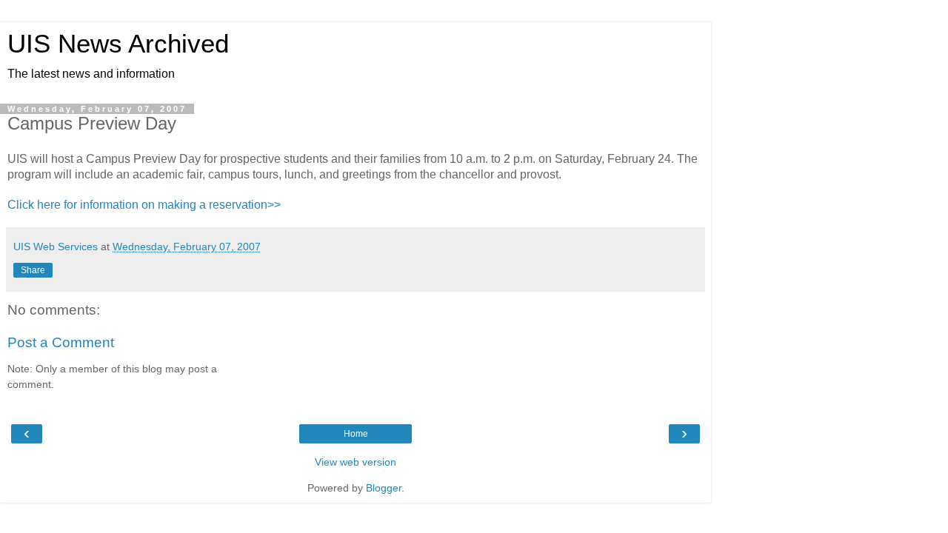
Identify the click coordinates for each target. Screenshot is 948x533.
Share (33, 270)
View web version (355, 462)
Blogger (383, 488)
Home (356, 434)
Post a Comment (60, 342)
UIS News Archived (118, 44)
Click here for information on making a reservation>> (144, 204)
